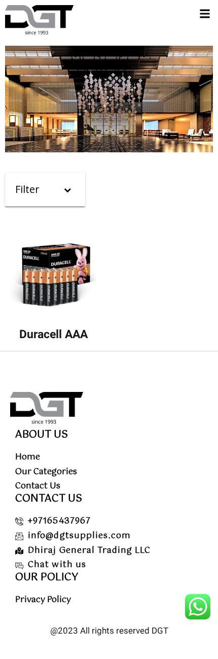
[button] (204, 13)
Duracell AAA (53, 334)
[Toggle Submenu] (67, 189)
